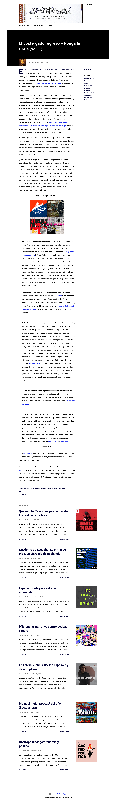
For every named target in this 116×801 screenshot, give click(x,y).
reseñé (59, 296)
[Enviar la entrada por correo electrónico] (20, 492)
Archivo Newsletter (24, 25)
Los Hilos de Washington (90, 93)
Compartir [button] (87, 69)
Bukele (86, 81)
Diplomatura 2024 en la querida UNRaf (46, 83)
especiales (87, 90)
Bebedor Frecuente (89, 78)
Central (86, 83)
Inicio (50, 25)
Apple (72, 252)
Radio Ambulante (88, 100)
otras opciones (29, 255)
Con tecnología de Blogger (59, 794)
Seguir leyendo (64, 539)
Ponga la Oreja (88, 97)
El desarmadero (88, 85)
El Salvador (87, 88)
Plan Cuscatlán (88, 95)
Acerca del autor (39, 25)
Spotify (66, 252)
